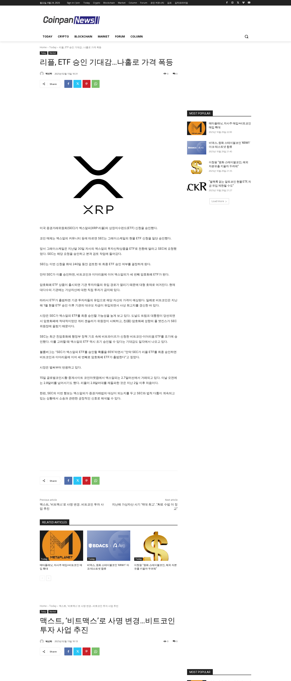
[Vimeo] (243, 3)
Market (52, 53)
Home (43, 47)
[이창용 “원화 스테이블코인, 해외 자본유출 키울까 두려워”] (156, 545)
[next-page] (48, 578)
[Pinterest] (86, 84)
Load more (218, 201)
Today (52, 47)
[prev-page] (42, 578)
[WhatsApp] (96, 84)
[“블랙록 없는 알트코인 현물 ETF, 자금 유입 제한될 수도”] (196, 186)
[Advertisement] (177, 20)
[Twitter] (238, 3)
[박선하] (42, 74)
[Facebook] (227, 3)
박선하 (49, 73)
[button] (246, 36)
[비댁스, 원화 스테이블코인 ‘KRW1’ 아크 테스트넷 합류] (108, 545)
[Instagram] (232, 3)
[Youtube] (249, 3)
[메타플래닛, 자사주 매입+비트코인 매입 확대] (61, 545)
